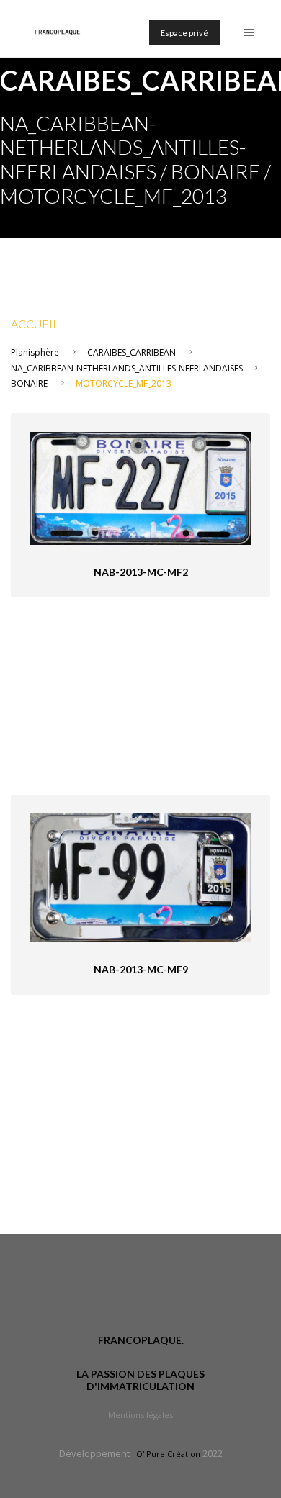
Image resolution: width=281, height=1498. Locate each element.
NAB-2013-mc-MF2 (141, 572)
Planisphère (35, 352)
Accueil (35, 323)
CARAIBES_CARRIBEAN (131, 352)
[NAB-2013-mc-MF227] (140, 487)
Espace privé (184, 32)
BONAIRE (29, 383)
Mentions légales (140, 1414)
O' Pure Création (168, 1453)
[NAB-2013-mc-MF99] (140, 876)
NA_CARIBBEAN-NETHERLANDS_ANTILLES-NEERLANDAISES (127, 368)
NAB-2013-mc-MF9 (141, 969)
